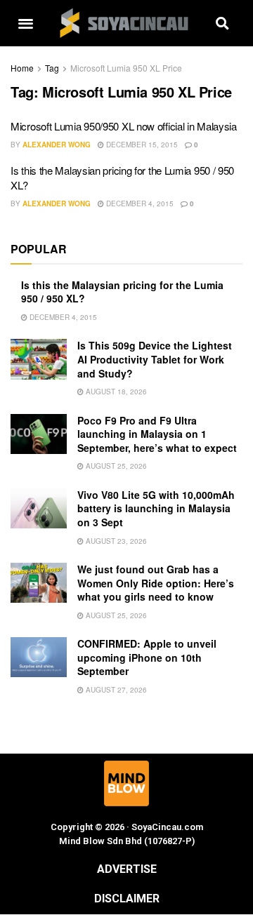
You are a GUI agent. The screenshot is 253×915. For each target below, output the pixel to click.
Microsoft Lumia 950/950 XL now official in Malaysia (124, 126)
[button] (25, 23)
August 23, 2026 (115, 541)
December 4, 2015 (139, 203)
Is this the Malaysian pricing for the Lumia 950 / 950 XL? (122, 292)
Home (22, 68)
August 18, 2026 (115, 391)
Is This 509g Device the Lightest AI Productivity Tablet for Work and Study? (154, 359)
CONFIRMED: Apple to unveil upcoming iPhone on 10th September (146, 657)
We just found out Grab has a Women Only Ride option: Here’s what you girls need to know (155, 582)
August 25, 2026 (115, 466)
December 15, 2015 (141, 144)
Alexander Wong (56, 144)
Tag (52, 68)
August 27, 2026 (115, 690)
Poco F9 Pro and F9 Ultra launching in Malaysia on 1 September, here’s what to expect (157, 434)
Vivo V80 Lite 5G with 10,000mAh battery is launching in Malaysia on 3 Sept (156, 508)
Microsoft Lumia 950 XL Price (126, 68)
